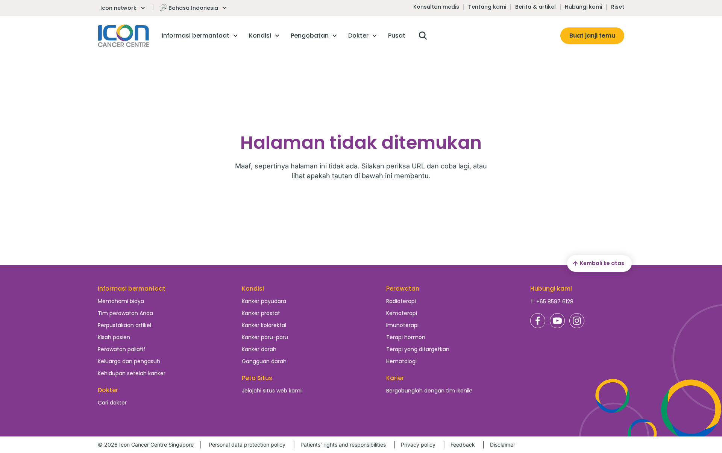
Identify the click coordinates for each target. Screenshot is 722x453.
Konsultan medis (436, 7)
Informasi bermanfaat (131, 288)
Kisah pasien (114, 337)
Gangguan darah (264, 361)
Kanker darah (259, 349)
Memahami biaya (121, 301)
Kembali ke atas (602, 263)
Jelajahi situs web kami (272, 390)
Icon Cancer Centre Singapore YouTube (557, 320)
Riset (617, 7)
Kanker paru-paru (265, 337)
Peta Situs (257, 378)
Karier (395, 378)
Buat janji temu (592, 35)
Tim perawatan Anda (125, 313)
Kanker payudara (264, 301)
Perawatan (402, 288)
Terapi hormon (405, 337)
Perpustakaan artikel (124, 325)
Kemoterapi (401, 313)
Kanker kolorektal (264, 325)
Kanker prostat (261, 313)
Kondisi (253, 288)
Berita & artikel (535, 7)
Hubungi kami (583, 7)
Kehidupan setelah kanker (131, 373)
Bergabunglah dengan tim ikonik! (429, 390)
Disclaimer (502, 444)
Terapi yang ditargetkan (417, 349)
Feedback (462, 444)
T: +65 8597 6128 (551, 301)
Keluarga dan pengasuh (129, 361)
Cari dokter (112, 402)
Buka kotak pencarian (422, 35)
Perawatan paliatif (122, 349)
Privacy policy (418, 444)
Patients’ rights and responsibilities (343, 444)
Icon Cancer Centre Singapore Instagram (576, 320)
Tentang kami (487, 7)
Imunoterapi (402, 325)
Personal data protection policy (247, 444)
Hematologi (401, 361)
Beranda (123, 35)
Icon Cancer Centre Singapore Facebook (537, 320)
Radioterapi (401, 301)
